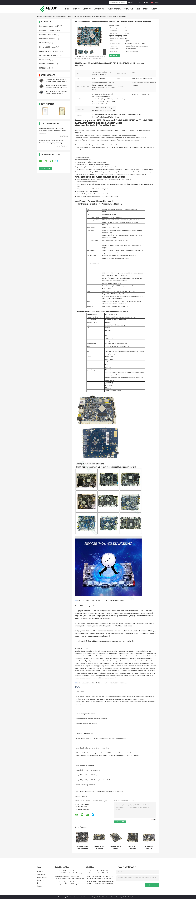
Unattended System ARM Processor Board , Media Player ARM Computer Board (68, 883)
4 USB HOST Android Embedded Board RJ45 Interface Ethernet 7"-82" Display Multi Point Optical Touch (149, 848)
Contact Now (114, 55)
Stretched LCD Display (47, 47)
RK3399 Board (44, 60)
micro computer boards (106, 791)
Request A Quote (143, 2)
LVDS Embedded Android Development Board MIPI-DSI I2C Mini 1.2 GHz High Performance (115, 848)
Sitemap (39, 886)
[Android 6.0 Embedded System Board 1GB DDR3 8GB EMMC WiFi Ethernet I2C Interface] (132, 837)
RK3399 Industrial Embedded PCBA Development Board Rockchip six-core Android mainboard (82, 848)
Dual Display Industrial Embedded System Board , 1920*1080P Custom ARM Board (100, 882)
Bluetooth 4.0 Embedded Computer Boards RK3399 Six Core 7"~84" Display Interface (69, 872)
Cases (145, 9)
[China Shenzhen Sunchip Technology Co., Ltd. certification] (45, 111)
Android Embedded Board (58, 16)
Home (67, 9)
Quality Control (114, 9)
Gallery (154, 9)
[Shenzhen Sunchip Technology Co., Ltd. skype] (58, 161)
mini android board (119, 791)
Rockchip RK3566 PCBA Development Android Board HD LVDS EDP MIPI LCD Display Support (56, 81)
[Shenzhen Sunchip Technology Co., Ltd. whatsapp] (47, 161)
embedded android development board (89, 791)
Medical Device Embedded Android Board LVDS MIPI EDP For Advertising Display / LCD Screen (57, 87)
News (138, 9)
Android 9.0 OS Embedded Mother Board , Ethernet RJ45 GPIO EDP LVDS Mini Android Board (99, 848)
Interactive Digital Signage (48, 51)
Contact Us (128, 9)
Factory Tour (99, 9)
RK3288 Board (44, 68)
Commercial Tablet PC (47, 39)
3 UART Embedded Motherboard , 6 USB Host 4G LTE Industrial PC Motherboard (100, 877)
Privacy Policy (62, 897)
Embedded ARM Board (47, 30)
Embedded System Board (48, 26)
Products (76, 9)
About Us (87, 9)
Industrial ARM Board (46, 64)
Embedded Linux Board (47, 34)
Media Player (44, 43)
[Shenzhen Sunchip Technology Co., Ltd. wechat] (52, 161)
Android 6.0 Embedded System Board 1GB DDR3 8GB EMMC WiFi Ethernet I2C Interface (132, 848)
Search (130, 2)
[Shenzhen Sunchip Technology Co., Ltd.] (48, 9)
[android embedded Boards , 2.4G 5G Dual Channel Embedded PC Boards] (41, 92)
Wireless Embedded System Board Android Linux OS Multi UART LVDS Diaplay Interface (70, 878)
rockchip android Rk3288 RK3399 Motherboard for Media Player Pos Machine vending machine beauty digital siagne (100, 872)
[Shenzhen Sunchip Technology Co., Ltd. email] (41, 161)
